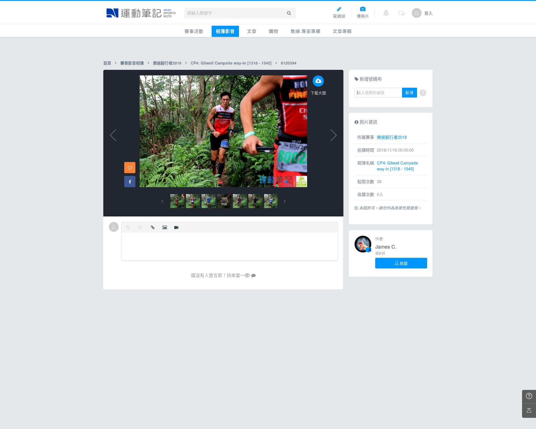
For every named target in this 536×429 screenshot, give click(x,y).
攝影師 (380, 253)
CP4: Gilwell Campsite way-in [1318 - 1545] (231, 63)
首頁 (107, 63)
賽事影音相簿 (132, 63)
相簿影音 (225, 31)
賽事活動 (194, 31)
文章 (252, 31)
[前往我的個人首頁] (417, 13)
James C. (385, 246)
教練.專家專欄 (305, 31)
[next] (284, 201)
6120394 (288, 63)
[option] (177, 201)
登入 (428, 13)
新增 (409, 92)
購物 (273, 31)
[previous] (162, 201)
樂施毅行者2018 (167, 63)
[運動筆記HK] (141, 13)
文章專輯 (342, 31)
